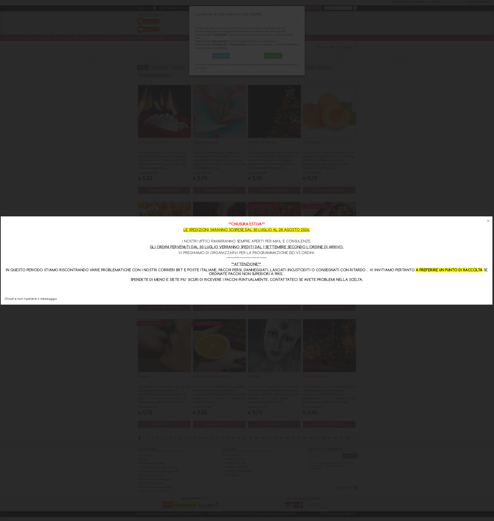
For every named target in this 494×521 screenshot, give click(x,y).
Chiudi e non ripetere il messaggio (31, 299)
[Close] (488, 220)
